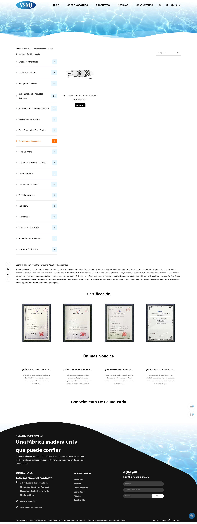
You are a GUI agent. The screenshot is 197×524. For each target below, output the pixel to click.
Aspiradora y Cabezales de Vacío (36, 108)
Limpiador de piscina (36, 249)
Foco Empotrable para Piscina (36, 130)
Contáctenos (144, 5)
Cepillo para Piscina (36, 72)
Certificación (79, 500)
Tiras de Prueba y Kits (36, 227)
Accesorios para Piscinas (36, 238)
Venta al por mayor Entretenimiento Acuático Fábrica (107, 520)
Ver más (79, 105)
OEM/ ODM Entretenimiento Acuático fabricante (149, 273)
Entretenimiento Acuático (36, 141)
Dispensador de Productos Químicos (36, 96)
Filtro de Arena (36, 152)
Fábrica (77, 496)
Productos (103, 5)
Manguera (36, 206)
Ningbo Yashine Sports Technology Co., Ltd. (47, 520)
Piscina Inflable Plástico (36, 119)
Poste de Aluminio (36, 195)
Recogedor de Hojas (36, 83)
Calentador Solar (36, 173)
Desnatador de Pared (36, 184)
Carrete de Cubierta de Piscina (36, 163)
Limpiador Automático (36, 62)
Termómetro (36, 217)
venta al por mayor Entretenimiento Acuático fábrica (116, 269)
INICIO (56, 5)
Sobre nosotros (77, 5)
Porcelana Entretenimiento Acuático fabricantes (78, 269)
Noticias (123, 5)
